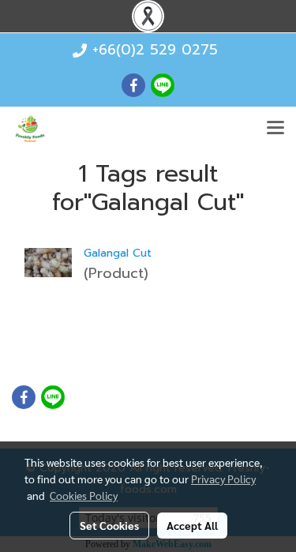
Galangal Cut (118, 253)
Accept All (192, 525)
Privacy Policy (223, 478)
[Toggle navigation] (275, 128)
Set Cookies (109, 525)
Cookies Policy (84, 495)
